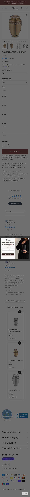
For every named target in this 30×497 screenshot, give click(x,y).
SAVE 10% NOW (8, 254)
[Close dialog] (28, 238)
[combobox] (7, 252)
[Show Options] (13, 252)
